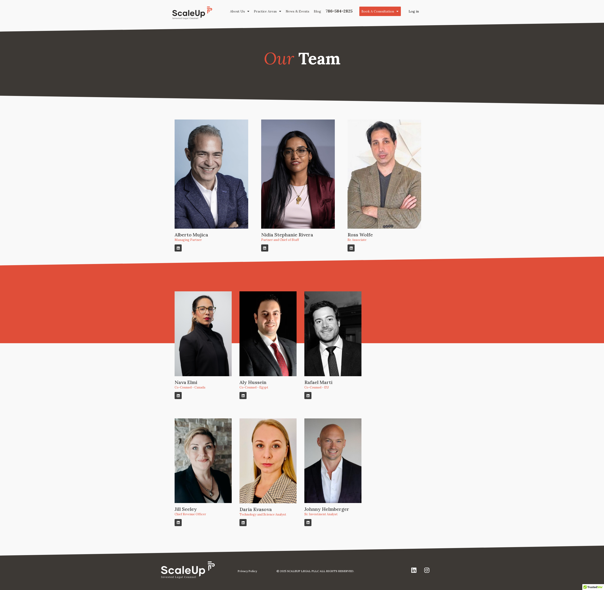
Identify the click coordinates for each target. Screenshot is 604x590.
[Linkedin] (178, 248)
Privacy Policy (247, 571)
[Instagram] (427, 570)
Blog (317, 11)
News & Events (297, 11)
